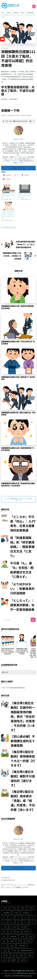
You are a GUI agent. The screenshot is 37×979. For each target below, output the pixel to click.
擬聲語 (20, 941)
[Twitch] (21, 168)
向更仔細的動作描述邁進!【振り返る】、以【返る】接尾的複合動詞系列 (7, 651)
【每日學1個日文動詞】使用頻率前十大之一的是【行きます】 (23, 758)
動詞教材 (26, 931)
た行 (25, 917)
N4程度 (31, 908)
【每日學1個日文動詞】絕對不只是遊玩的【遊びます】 (23, 778)
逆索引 (5, 960)
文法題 (12, 946)
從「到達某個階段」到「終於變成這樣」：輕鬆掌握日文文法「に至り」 (22, 546)
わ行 (32, 922)
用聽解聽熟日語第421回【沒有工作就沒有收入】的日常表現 (25, 195)
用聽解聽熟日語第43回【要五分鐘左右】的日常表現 (18, 413)
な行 (32, 917)
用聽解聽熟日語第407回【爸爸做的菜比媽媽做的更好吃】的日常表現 (18, 484)
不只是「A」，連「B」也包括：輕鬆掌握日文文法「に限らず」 (21, 570)
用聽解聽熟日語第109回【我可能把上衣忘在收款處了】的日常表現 (21, 651)
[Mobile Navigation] (34, 6)
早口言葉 (13, 950)
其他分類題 (24, 927)
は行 (4, 922)
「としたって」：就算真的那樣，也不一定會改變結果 (22, 605)
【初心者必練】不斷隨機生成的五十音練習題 (23, 741)
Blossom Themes (28, 973)
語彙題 (21, 955)
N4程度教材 (6, 912)
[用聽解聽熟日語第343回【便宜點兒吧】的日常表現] (8, 189)
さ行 (18, 917)
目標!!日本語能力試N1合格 (20, 971)
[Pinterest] (16, 168)
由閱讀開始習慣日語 (26, 950)
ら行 (25, 922)
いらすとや (21, 885)
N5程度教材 (26, 912)
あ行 (4, 917)
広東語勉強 (13, 936)
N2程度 (14, 908)
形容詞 (22, 936)
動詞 (18, 931)
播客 (4, 941)
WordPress (8, 976)
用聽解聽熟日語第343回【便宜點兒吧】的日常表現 (8, 195)
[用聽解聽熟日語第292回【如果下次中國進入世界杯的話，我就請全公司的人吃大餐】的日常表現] (8, 206)
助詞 (11, 931)
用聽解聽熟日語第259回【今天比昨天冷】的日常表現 (18, 342)
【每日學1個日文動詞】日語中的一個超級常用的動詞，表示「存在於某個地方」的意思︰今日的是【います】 (23, 716)
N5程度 (16, 912)
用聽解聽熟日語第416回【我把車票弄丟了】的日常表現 (18, 449)
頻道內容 (23, 960)
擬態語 (12, 941)
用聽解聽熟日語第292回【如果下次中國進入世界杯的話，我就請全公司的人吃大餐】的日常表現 (8, 214)
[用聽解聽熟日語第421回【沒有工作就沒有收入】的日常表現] (25, 189)
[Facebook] (18, 168)
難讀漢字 (13, 960)
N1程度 (5, 908)
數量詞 (28, 941)
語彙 (14, 955)
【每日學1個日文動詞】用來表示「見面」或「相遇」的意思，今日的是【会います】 (23, 800)
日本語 (5, 950)
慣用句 (31, 936)
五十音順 (13, 927)
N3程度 (22, 908)
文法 (4, 946)
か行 (11, 917)
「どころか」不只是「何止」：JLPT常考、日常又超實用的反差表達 (23, 523)
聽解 (14, 227)
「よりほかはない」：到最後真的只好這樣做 (22, 588)
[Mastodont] (24, 168)
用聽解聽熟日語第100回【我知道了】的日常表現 (18, 378)
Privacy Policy (27, 976)
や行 (18, 922)
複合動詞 (5, 955)
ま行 (11, 922)
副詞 (4, 931)
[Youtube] (13, 168)
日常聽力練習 (5, 48)
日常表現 (6, 227)
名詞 (4, 936)
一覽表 (5, 927)
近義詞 (29, 955)
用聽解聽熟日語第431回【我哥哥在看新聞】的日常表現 (18, 307)
